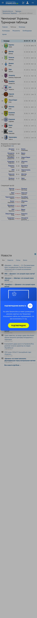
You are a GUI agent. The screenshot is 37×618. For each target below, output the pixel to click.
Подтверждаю (18, 325)
